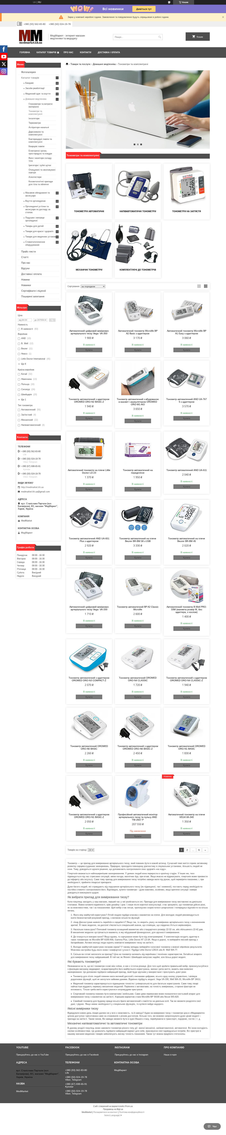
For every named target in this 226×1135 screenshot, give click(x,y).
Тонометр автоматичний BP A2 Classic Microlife (137, 608)
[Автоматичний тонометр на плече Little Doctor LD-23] (89, 449)
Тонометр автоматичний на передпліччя (138, 471)
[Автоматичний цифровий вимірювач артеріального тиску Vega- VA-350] (89, 310)
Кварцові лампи (36, 146)
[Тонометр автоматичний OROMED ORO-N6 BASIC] (89, 725)
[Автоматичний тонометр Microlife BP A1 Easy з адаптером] (186, 310)
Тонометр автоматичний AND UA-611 (186, 470)
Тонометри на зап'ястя (186, 211)
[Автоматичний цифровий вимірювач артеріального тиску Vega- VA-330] (89, 586)
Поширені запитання (32, 296)
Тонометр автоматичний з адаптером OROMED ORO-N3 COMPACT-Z (89, 679)
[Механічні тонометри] (89, 245)
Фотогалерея (28, 72)
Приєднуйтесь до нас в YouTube (32, 1054)
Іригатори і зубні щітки (40, 165)
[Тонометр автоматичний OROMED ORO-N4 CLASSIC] (138, 657)
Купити (89, 350)
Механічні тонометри (89, 270)
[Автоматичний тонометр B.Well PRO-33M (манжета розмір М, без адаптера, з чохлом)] (186, 586)
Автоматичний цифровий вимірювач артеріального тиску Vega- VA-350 (89, 332)
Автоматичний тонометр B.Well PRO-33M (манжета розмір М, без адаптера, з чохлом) (187, 609)
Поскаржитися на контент (105, 1112)
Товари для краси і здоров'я (39, 231)
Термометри (35, 123)
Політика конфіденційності (131, 1112)
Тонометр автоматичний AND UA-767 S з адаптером (186, 400)
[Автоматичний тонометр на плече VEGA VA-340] (186, 793)
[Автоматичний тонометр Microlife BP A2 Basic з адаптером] (138, 310)
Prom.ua (129, 1106)
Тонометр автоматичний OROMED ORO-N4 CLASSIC (138, 679)
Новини (25, 279)
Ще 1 (23, 399)
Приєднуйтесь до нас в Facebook (82, 1054)
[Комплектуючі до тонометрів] (137, 245)
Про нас (68, 52)
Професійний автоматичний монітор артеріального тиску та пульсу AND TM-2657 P (138, 817)
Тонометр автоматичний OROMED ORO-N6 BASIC (89, 747)
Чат (215, 1126)
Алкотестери (35, 177)
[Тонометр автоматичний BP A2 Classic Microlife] (138, 586)
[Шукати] (160, 37)
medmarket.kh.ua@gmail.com (35, 491)
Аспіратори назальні (39, 127)
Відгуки (25, 268)
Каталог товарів (46, 52)
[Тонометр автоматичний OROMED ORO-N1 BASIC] (186, 725)
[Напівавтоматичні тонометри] (137, 186)
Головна (25, 52)
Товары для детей (34, 226)
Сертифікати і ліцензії (33, 290)
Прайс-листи (28, 251)
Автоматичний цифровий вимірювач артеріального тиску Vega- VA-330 (89, 608)
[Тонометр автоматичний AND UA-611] (186, 449)
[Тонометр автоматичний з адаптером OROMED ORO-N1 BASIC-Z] (89, 793)
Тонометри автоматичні (89, 211)
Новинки (26, 285)
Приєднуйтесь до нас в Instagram (131, 1054)
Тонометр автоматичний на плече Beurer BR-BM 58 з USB (137, 539)
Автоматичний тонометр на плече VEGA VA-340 (186, 815)
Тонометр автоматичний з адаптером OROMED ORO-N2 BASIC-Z (89, 400)
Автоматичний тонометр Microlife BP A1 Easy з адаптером (186, 332)
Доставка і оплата (109, 52)
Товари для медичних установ (40, 236)
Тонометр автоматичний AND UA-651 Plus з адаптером (89, 539)
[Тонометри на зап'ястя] (186, 186)
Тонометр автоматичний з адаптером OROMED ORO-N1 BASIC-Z (89, 815)
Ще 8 (23, 364)
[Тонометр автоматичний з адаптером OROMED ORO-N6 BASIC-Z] (138, 725)
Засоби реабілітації (35, 88)
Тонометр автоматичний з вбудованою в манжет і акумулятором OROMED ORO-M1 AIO (138, 402)
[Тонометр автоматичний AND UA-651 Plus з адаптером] (89, 517)
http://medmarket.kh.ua (32, 487)
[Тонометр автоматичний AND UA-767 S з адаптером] (186, 378)
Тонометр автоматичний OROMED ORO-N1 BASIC (186, 747)
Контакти (85, 52)
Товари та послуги (80, 64)
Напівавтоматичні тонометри (138, 211)
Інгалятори (34, 118)
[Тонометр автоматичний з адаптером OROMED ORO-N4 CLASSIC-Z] (186, 657)
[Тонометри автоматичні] (89, 186)
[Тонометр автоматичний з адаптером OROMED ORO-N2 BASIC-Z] (89, 378)
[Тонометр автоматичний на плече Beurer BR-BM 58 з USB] (138, 517)
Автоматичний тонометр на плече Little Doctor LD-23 (89, 471)
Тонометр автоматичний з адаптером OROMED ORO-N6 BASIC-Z (137, 747)
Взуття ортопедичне (35, 201)
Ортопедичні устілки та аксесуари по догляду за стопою (37, 209)
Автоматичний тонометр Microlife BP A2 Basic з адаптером (138, 332)
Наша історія (170, 1054)
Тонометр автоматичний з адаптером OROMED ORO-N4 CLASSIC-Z (186, 679)
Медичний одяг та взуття (37, 93)
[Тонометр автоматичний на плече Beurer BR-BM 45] (186, 517)
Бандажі (29, 83)
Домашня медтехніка (104, 64)
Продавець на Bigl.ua (113, 1109)
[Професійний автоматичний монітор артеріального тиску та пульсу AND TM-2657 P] (138, 793)
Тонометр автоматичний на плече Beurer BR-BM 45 (186, 539)
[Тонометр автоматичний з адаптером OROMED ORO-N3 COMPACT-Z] (89, 657)
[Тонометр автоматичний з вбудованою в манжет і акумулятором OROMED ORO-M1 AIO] (138, 378)
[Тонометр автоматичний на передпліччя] (138, 449)
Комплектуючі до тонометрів (138, 270)
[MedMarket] (31, 37)
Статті (24, 257)
